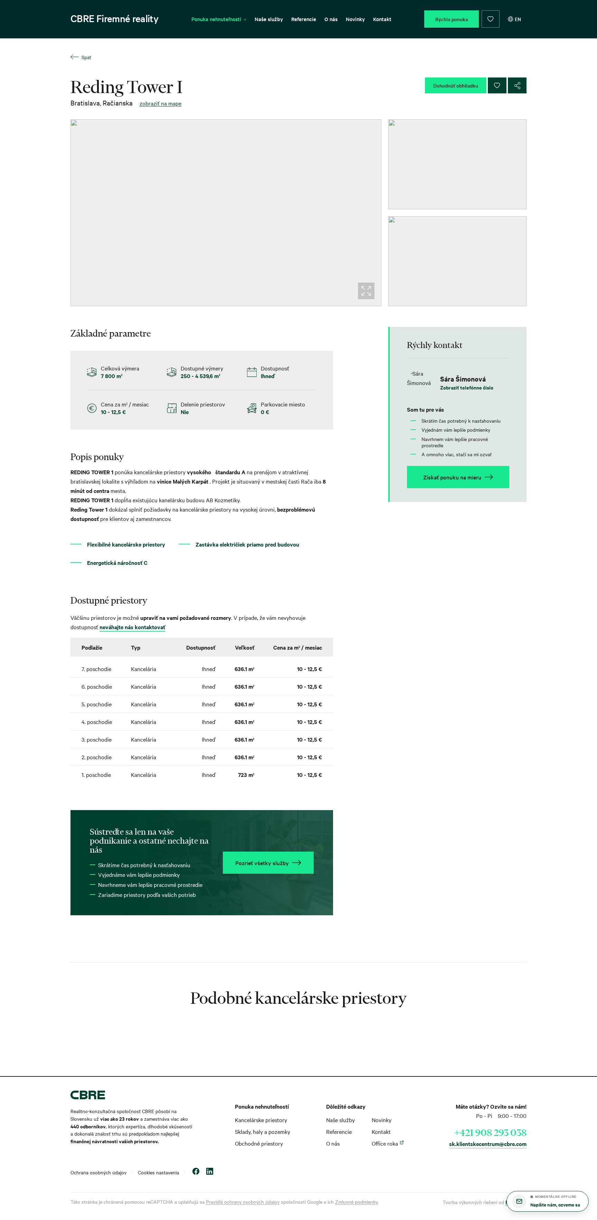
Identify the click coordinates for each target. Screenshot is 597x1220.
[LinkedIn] (209, 1172)
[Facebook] (195, 1172)
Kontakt (382, 18)
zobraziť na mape (160, 103)
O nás (331, 18)
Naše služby (269, 18)
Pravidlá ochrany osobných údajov (242, 1201)
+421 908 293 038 (490, 1132)
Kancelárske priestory (261, 1119)
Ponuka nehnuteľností (216, 18)
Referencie (303, 18)
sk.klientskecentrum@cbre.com (488, 1143)
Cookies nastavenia (158, 1172)
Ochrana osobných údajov (98, 1172)
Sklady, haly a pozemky (262, 1131)
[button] (547, 1201)
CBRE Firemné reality (114, 18)
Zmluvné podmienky (356, 1201)
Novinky (355, 18)
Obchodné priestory (259, 1143)
